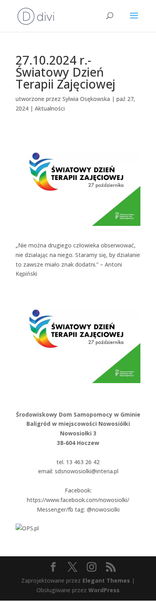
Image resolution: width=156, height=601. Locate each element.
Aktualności (50, 108)
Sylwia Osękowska (86, 99)
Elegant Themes (106, 580)
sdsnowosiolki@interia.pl (86, 471)
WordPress (104, 590)
